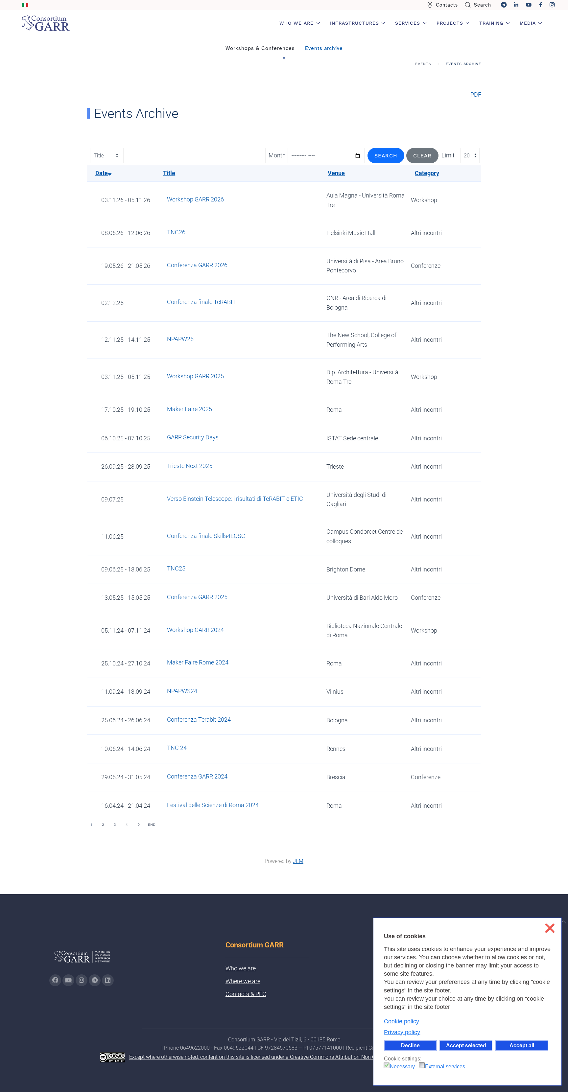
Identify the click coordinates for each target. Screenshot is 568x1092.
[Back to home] (45, 23)
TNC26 (176, 232)
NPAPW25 (180, 339)
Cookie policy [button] (401, 1021)
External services (445, 1066)
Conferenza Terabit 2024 (199, 719)
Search (482, 5)
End (151, 825)
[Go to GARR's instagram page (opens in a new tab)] (81, 980)
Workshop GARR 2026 (195, 199)
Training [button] (491, 23)
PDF (475, 94)
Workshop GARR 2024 (195, 629)
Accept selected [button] (466, 1045)
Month (277, 155)
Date (101, 173)
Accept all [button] (521, 1045)
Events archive (324, 48)
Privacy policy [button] (402, 1032)
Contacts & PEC (245, 993)
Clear (422, 155)
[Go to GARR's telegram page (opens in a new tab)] (95, 980)
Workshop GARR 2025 (195, 376)
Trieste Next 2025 (189, 465)
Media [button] (528, 23)
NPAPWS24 (182, 690)
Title (169, 173)
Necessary (402, 1066)
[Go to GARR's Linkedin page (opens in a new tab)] (108, 980)
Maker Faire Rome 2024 (197, 662)
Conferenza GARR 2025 (197, 596)
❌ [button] (550, 928)
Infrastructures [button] (354, 23)
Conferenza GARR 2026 (197, 265)
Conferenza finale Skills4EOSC (206, 535)
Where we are (242, 981)
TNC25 (176, 568)
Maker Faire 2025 (189, 409)
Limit (448, 155)
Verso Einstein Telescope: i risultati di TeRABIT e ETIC (235, 498)
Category (427, 173)
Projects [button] (450, 23)
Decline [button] (410, 1045)
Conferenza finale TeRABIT (201, 301)
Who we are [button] (296, 23)
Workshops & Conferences (260, 48)
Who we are (240, 968)
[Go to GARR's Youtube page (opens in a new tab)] (68, 980)
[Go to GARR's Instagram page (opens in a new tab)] (55, 980)
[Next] (138, 824)
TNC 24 (177, 747)
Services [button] (407, 23)
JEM (298, 861)
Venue (336, 173)
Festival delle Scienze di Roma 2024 (213, 805)
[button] (563, 922)
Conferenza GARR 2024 (197, 776)
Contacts (447, 5)
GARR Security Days (193, 437)
